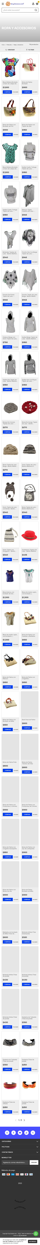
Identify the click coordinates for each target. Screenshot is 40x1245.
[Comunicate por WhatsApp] (35, 1233)
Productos (9, 44)
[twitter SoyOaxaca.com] (33, 1133)
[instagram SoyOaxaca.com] (7, 1133)
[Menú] (3, 4)
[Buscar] (36, 10)
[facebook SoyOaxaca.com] (13, 1133)
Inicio (3, 44)
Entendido (32, 1241)
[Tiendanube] (20, 1236)
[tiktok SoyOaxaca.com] (26, 1133)
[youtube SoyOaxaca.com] (20, 1133)
